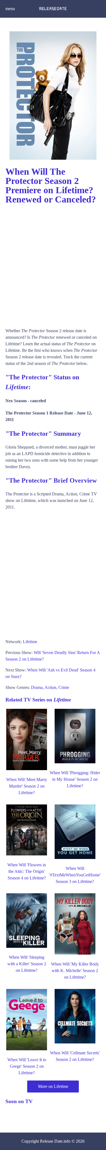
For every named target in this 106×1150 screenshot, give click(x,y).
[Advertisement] (53, 263)
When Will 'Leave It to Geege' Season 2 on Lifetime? (26, 1066)
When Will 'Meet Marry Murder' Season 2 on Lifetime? (26, 786)
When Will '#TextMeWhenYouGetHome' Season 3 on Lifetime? (75, 875)
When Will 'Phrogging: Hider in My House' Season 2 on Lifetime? (75, 779)
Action (50, 687)
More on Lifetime (53, 1086)
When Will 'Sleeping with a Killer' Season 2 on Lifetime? (26, 964)
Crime (63, 687)
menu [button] (10, 8)
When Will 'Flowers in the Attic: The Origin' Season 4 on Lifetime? (26, 871)
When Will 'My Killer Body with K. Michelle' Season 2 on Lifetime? (75, 970)
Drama (37, 687)
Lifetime (30, 641)
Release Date (51, 1141)
